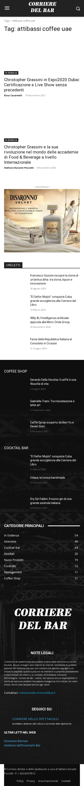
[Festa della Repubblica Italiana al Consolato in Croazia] (15, 345)
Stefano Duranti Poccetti (19, 167)
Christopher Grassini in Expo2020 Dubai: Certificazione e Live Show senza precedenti (42, 84)
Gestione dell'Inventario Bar (22, 745)
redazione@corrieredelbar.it (37, 693)
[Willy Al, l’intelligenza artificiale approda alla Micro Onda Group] (15, 324)
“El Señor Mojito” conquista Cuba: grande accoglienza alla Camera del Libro (53, 300)
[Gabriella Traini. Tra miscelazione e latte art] (15, 407)
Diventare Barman (16, 741)
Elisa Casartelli (13, 95)
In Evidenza (11, 72)
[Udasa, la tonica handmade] (15, 484)
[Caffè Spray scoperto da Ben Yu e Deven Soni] (15, 429)
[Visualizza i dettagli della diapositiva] (42, 220)
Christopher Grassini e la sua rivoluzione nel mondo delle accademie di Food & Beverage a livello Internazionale (41, 154)
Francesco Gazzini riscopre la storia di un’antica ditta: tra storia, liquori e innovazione (54, 279)
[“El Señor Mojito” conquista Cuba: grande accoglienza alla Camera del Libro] (15, 303)
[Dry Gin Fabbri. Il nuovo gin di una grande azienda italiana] (15, 505)
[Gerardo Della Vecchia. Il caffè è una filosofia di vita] (15, 386)
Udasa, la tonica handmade (47, 477)
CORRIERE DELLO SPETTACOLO (35, 719)
